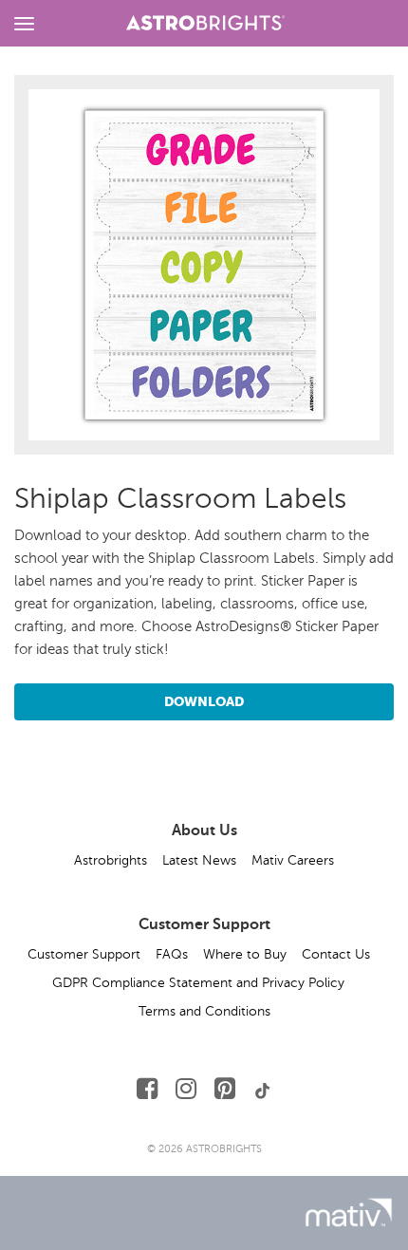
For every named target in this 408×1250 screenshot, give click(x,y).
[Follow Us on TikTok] (262, 1089)
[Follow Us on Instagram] (186, 1089)
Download (204, 701)
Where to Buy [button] (245, 954)
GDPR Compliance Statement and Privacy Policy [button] (198, 983)
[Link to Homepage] (205, 20)
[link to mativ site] (348, 1212)
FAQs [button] (172, 954)
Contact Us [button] (336, 954)
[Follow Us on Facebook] (147, 1089)
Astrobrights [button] (110, 860)
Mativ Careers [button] (292, 860)
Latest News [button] (199, 860)
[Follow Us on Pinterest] (224, 1089)
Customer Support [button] (84, 954)
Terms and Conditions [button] (204, 1011)
